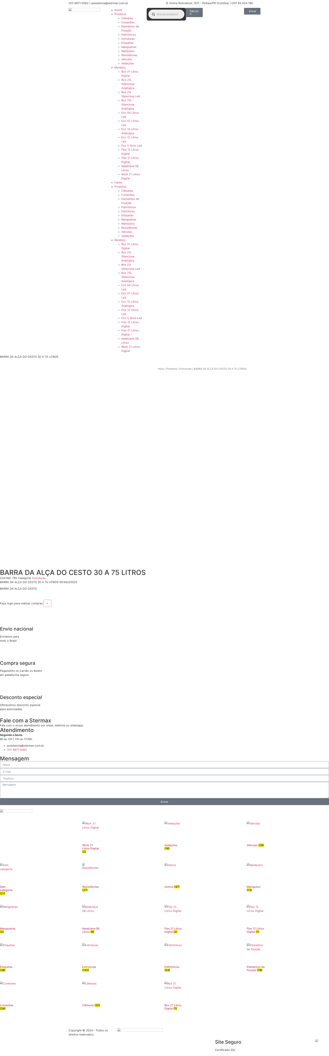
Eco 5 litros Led (131, 145)
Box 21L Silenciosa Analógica (127, 84)
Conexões (127, 22)
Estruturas (128, 38)
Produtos (120, 14)
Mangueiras (128, 47)
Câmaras (127, 18)
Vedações (127, 63)
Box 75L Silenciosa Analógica (127, 104)
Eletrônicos (128, 34)
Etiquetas (127, 42)
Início (161, 368)
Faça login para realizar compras (21, 603)
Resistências (129, 55)
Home (118, 10)
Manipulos (128, 51)
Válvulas (126, 59)
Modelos (120, 67)
